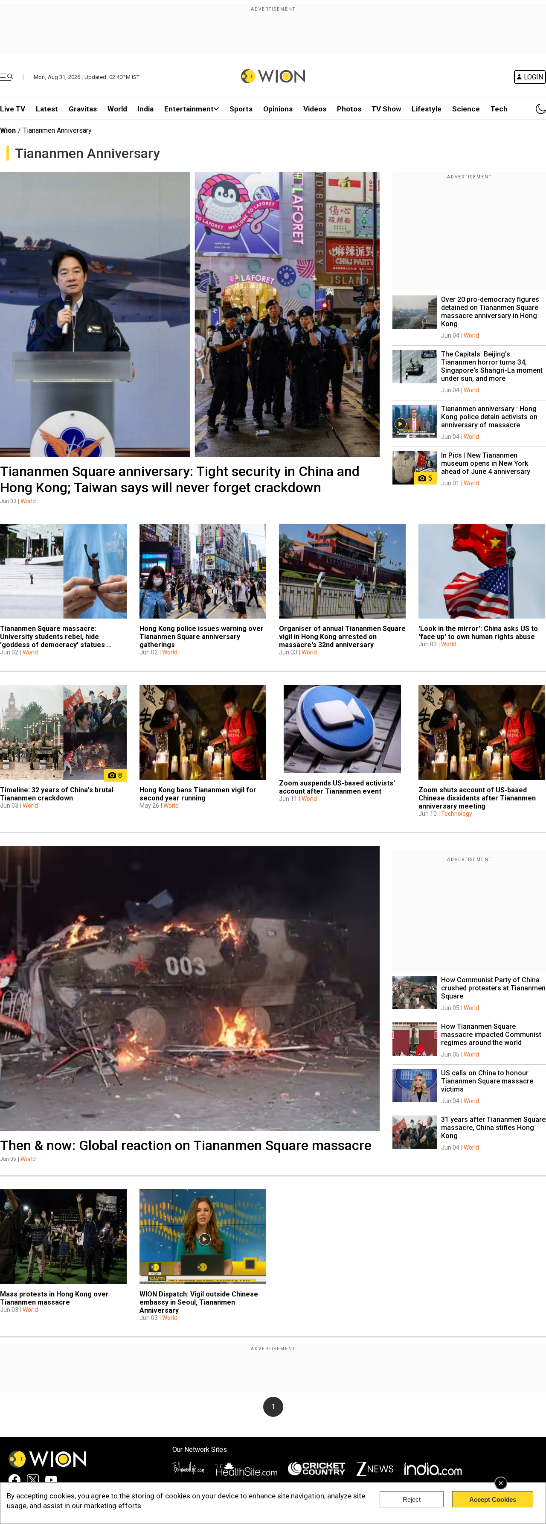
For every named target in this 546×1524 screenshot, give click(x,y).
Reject (412, 1499)
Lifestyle (426, 109)
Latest (47, 109)
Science (466, 109)
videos (314, 109)
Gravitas (83, 109)
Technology (456, 813)
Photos (349, 109)
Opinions (278, 109)
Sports (241, 109)
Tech (499, 109)
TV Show (386, 109)
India (145, 109)
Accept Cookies (492, 1499)
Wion (8, 130)
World (117, 109)
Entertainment (189, 109)
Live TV (12, 109)
